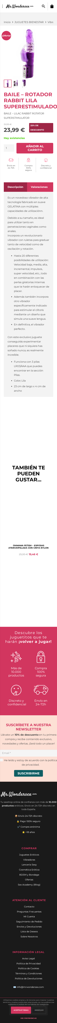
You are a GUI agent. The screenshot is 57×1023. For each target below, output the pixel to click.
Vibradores (29, 859)
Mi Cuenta (29, 916)
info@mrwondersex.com (30, 987)
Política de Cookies (28, 968)
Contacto (29, 906)
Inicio (7, 22)
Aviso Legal (28, 958)
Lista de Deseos (29, 931)
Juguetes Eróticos (29, 854)
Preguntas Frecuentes (29, 911)
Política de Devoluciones (28, 978)
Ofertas (29, 879)
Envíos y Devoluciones (29, 926)
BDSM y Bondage (29, 874)
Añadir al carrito (35, 148)
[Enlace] (20, 6)
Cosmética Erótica (29, 869)
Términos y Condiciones (28, 973)
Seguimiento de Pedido (29, 921)
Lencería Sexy (29, 864)
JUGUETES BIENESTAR (29, 22)
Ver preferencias (28, 1018)
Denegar (39, 1010)
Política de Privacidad (28, 963)
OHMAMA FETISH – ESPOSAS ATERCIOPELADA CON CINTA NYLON (28, 546)
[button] (43, 6)
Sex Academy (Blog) (29, 884)
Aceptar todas (21, 1010)
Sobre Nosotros (29, 936)
